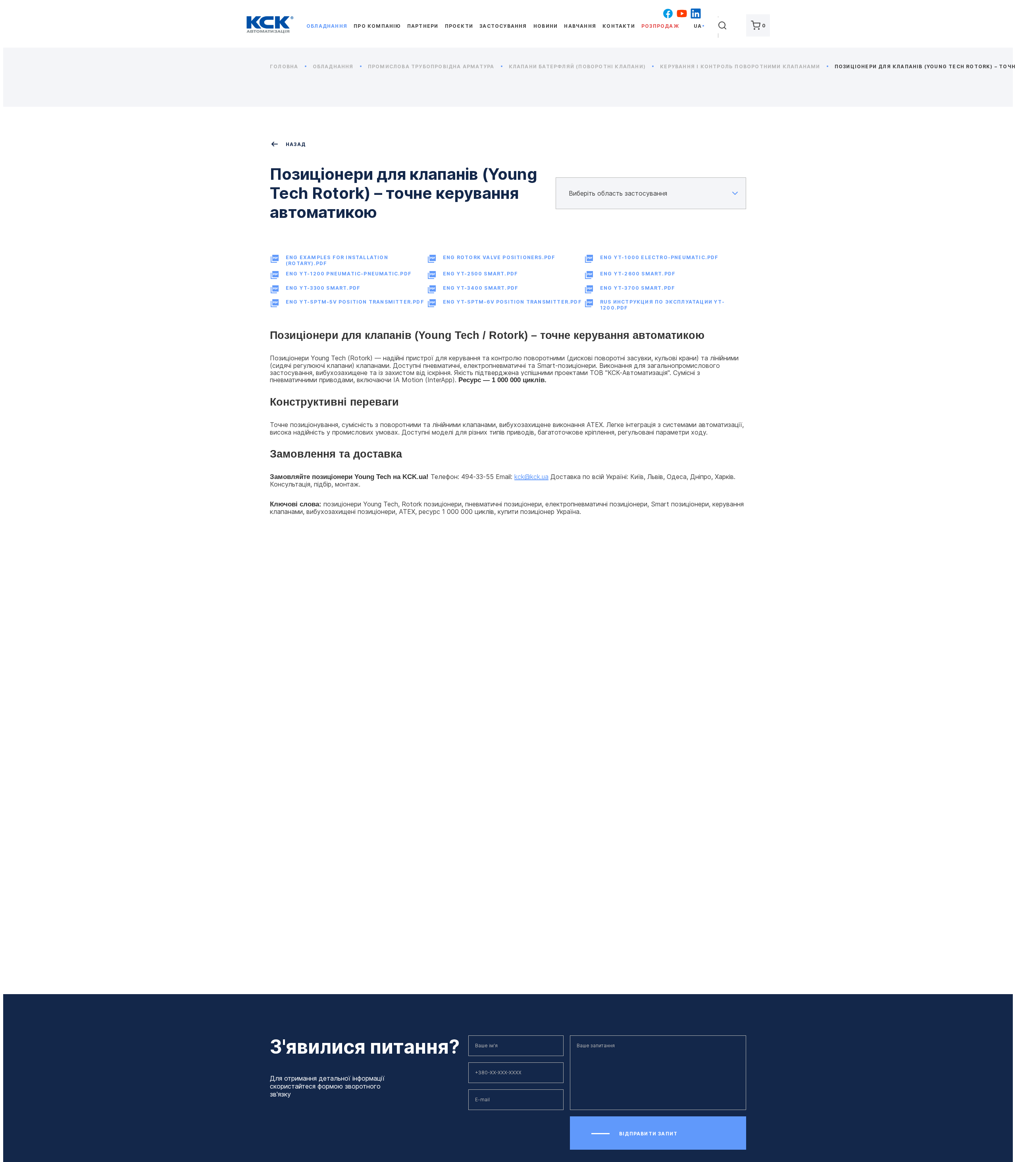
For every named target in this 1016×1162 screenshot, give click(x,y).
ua (698, 26)
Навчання (580, 26)
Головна (285, 66)
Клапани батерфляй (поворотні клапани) (578, 66)
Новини (545, 26)
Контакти (618, 26)
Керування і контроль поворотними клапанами (741, 66)
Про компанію (377, 26)
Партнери (423, 26)
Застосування (503, 26)
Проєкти (459, 26)
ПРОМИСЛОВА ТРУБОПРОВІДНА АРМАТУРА (432, 66)
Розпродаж (660, 26)
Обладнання (326, 26)
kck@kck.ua (531, 476)
